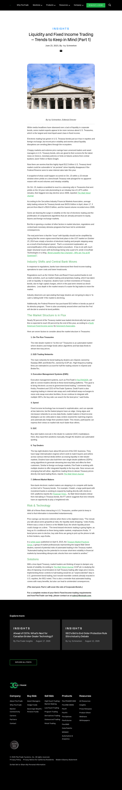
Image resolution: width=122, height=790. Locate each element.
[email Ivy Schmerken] (61, 50)
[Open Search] (110, 5)
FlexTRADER (82, 380)
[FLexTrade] (10, 5)
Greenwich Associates (65, 326)
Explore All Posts (23, 662)
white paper (36, 542)
